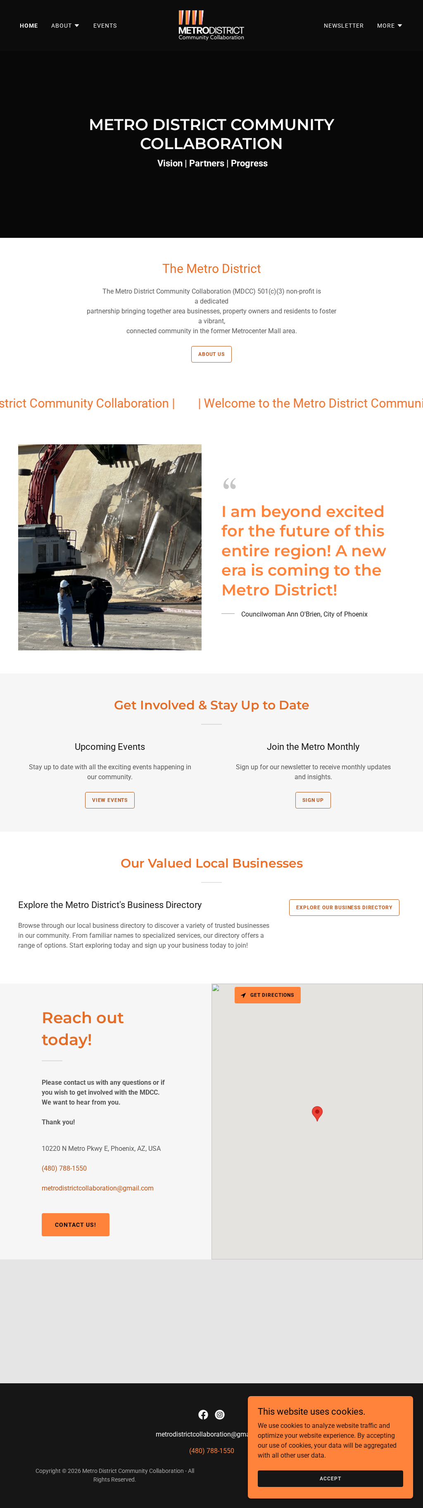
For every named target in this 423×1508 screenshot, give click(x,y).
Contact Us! (75, 1224)
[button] (65, 26)
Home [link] (29, 25)
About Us (211, 354)
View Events (110, 800)
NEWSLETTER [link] (344, 25)
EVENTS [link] (105, 25)
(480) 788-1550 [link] (64, 1168)
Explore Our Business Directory (344, 907)
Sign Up (313, 800)
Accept (330, 1478)
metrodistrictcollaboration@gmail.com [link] (98, 1188)
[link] (211, 25)
